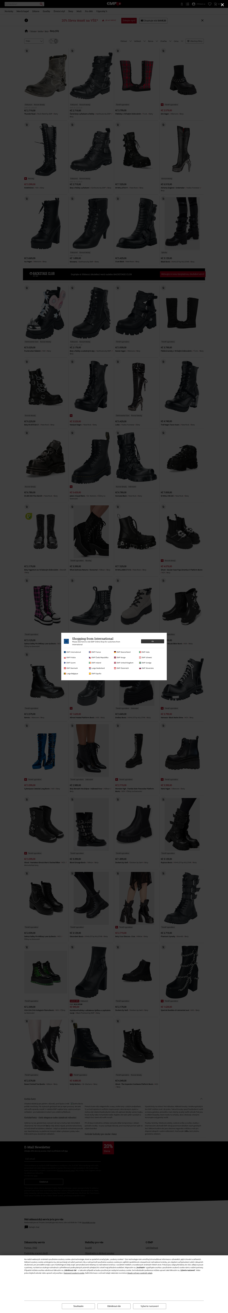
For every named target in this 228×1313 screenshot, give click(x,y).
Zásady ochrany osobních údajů (139, 1273)
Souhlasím (78, 1306)
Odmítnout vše (114, 1306)
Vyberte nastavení (150, 1306)
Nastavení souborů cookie (74, 1273)
